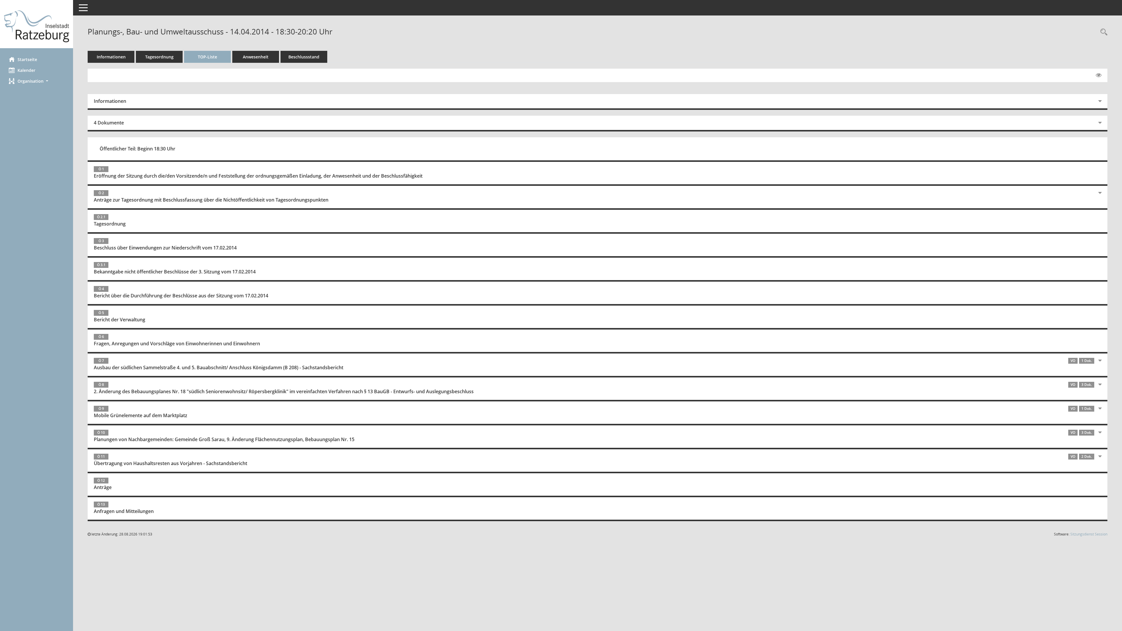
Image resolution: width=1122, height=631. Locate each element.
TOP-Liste (207, 57)
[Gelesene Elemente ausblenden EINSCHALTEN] (1098, 75)
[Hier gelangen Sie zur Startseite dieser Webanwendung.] (36, 26)
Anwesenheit (256, 57)
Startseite (27, 59)
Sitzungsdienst (1088, 534)
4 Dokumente (109, 122)
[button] (36, 81)
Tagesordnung (159, 57)
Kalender (26, 70)
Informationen (111, 57)
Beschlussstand (303, 57)
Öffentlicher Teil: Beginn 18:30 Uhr (137, 148)
